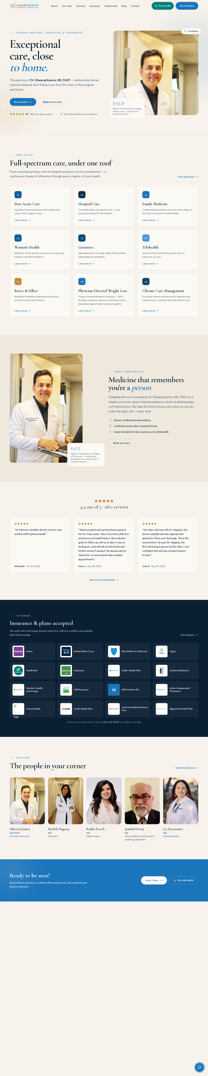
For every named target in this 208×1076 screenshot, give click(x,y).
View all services (186, 176)
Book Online (187, 5)
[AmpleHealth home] (24, 5)
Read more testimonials (102, 579)
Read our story (121, 443)
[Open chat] (199, 1067)
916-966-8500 (111, 722)
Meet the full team (185, 767)
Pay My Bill (164, 5)
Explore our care (52, 101)
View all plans (187, 634)
